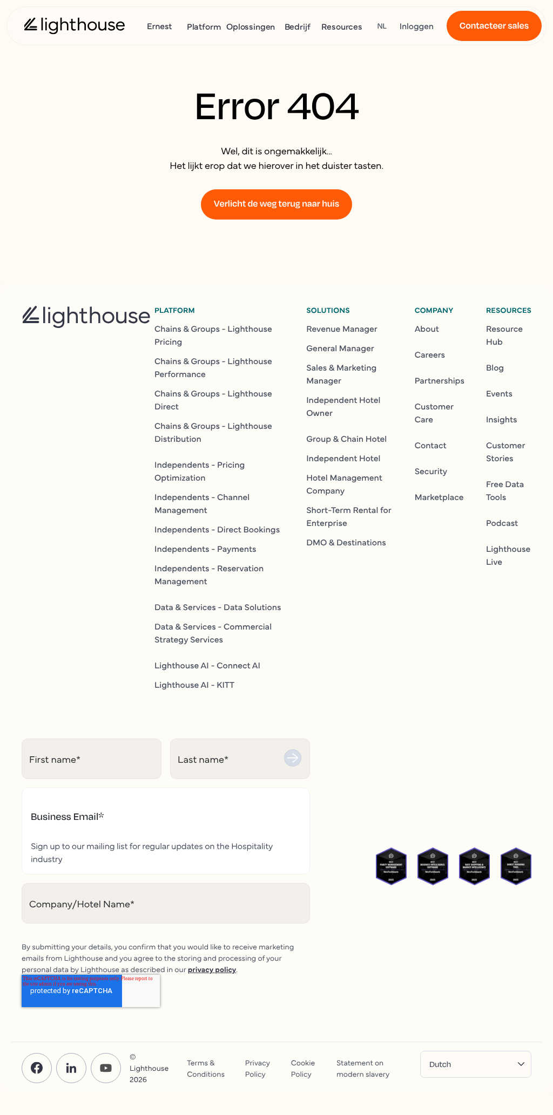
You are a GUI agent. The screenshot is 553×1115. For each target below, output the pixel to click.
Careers (430, 354)
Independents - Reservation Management (209, 574)
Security (431, 471)
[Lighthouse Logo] (74, 26)
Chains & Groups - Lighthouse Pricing (213, 335)
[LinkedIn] (71, 1068)
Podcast (502, 523)
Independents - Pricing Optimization (199, 471)
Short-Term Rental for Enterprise (348, 516)
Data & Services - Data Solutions (217, 607)
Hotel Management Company (344, 483)
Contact (431, 445)
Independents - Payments (205, 549)
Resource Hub (504, 335)
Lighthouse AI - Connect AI (207, 665)
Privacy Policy (257, 1068)
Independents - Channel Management (201, 503)
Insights (501, 419)
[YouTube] (106, 1068)
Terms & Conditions (206, 1068)
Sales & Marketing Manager (341, 373)
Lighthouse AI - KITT (194, 684)
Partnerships (439, 380)
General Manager (340, 348)
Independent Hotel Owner (343, 406)
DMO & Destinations (346, 542)
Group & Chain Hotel (346, 438)
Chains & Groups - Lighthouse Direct (213, 399)
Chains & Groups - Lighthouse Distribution (213, 432)
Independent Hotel (343, 458)
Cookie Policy (303, 1068)
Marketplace (439, 497)
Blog (495, 367)
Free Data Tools (505, 490)
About (427, 328)
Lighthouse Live (508, 555)
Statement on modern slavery (362, 1068)
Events (499, 393)
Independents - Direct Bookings (217, 529)
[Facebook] (37, 1068)
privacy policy (212, 968)
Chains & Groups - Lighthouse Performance (213, 367)
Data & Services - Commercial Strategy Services (213, 632)
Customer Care (434, 412)
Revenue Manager (341, 328)
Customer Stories (505, 451)
